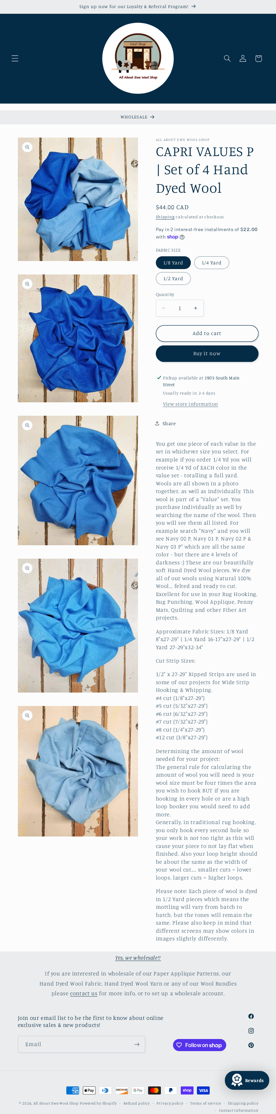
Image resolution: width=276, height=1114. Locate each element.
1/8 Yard (173, 262)
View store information (190, 404)
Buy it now (207, 353)
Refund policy (137, 1103)
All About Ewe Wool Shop (56, 1103)
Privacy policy (170, 1103)
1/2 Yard (173, 278)
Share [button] (169, 423)
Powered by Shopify (98, 1103)
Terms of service (205, 1103)
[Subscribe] (136, 1044)
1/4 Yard (212, 262)
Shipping (165, 216)
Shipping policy (243, 1103)
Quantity (165, 294)
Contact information (238, 1110)
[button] (15, 58)
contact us (83, 993)
